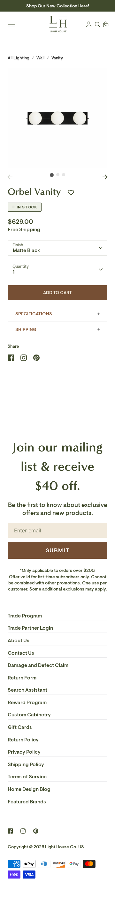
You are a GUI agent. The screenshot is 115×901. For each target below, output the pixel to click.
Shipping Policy (26, 764)
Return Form (22, 677)
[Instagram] (23, 831)
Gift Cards (20, 727)
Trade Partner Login (30, 628)
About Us (18, 640)
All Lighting (18, 58)
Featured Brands (27, 801)
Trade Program (25, 615)
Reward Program (27, 702)
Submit (58, 550)
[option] (57, 118)
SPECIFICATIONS (33, 314)
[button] (71, 193)
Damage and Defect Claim (38, 665)
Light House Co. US (64, 847)
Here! (83, 6)
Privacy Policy (24, 752)
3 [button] (63, 174)
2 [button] (57, 174)
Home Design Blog (29, 789)
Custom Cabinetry (29, 714)
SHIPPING (25, 330)
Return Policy (23, 739)
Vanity (57, 58)
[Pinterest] (35, 831)
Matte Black (26, 250)
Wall (40, 58)
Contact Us (21, 653)
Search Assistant (27, 690)
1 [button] (52, 175)
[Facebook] (10, 831)
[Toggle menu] (11, 24)
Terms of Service (27, 776)
